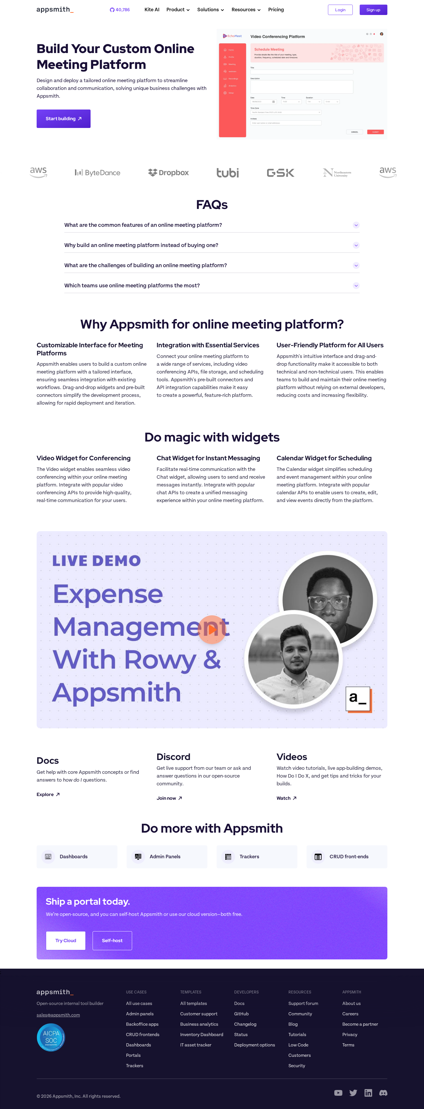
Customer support (198, 1014)
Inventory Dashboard (201, 1034)
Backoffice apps (142, 1024)
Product (175, 9)
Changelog (245, 1024)
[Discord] (383, 1093)
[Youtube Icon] (338, 1093)
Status (241, 1034)
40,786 (120, 9)
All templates (193, 1003)
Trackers (134, 1065)
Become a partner (360, 1024)
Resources (244, 9)
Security (296, 1065)
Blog (293, 1024)
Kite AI (152, 9)
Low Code (298, 1045)
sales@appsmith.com (58, 1015)
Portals (133, 1055)
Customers (299, 1055)
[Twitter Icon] (353, 1093)
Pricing (276, 9)
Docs (239, 1003)
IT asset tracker (195, 1045)
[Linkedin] (368, 1093)
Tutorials (297, 1034)
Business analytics (199, 1024)
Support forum (303, 1003)
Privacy (349, 1034)
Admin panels (140, 1014)
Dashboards (138, 1045)
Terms (348, 1045)
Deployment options (254, 1045)
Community (300, 1014)
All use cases (139, 1003)
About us (351, 1003)
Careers (350, 1014)
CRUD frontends (143, 1034)
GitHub (241, 1014)
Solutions (208, 9)
